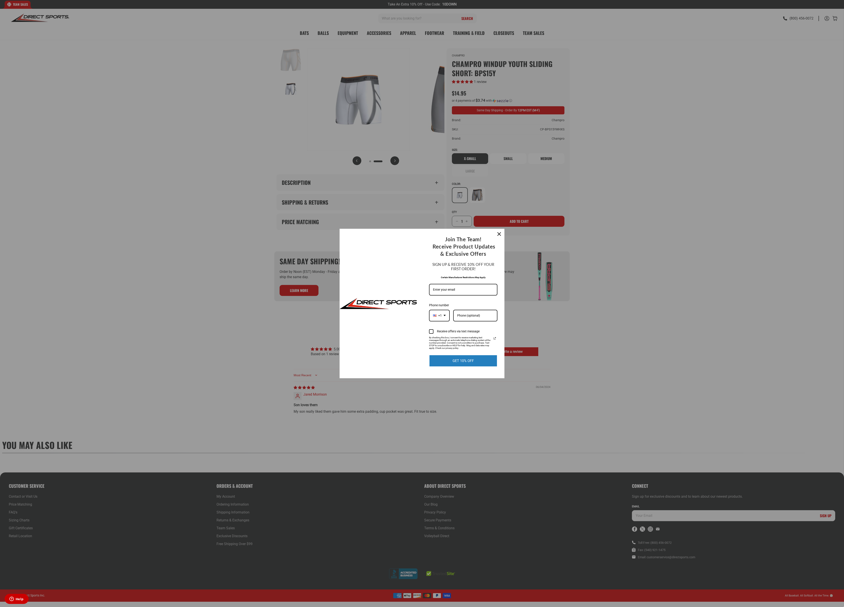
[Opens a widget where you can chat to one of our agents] (16, 599)
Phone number (439, 305)
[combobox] (439, 315)
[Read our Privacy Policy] (494, 338)
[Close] (499, 234)
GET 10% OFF (463, 361)
